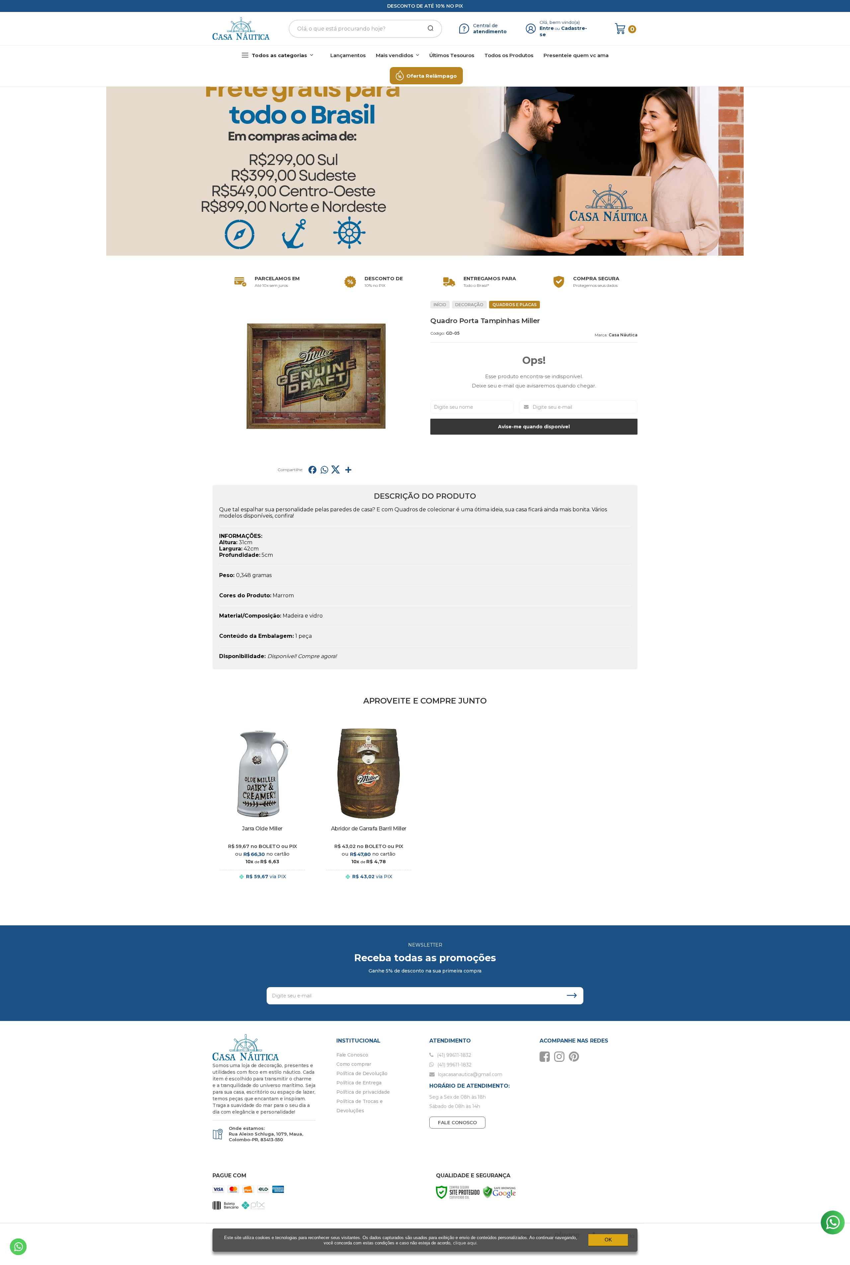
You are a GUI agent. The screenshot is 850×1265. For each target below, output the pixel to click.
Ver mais (262, 883)
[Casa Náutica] (241, 28)
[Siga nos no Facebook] (546, 1056)
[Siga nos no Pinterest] (575, 1056)
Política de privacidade (363, 1092)
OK (608, 1239)
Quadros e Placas (514, 304)
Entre (547, 28)
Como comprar (353, 1064)
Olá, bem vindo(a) (560, 22)
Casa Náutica (623, 334)
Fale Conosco (352, 1055)
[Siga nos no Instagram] (561, 1056)
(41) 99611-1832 (453, 1055)
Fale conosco (457, 1123)
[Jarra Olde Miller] (262, 808)
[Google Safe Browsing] (499, 1191)
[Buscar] (428, 29)
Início (440, 304)
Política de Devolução (361, 1073)
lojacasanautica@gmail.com (469, 1074)
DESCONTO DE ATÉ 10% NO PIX (425, 6)
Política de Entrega (359, 1083)
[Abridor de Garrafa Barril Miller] (368, 808)
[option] (265, 282)
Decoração (469, 304)
